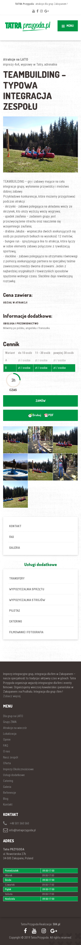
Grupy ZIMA (10, 722)
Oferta (7, 763)
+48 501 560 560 (19, 823)
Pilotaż (14, 610)
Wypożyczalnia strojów (27, 600)
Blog (5, 798)
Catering (15, 621)
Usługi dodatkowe (14, 775)
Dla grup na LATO (13, 716)
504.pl (56, 924)
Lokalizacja (9, 733)
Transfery (17, 578)
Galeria (14, 547)
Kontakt (15, 526)
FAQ (11, 537)
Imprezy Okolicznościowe (18, 769)
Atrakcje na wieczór (15, 728)
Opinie (7, 739)
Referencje (9, 792)
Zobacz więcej (12, 696)
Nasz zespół (10, 757)
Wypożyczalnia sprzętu (26, 589)
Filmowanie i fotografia (26, 632)
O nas (6, 751)
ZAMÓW (40, 400)
